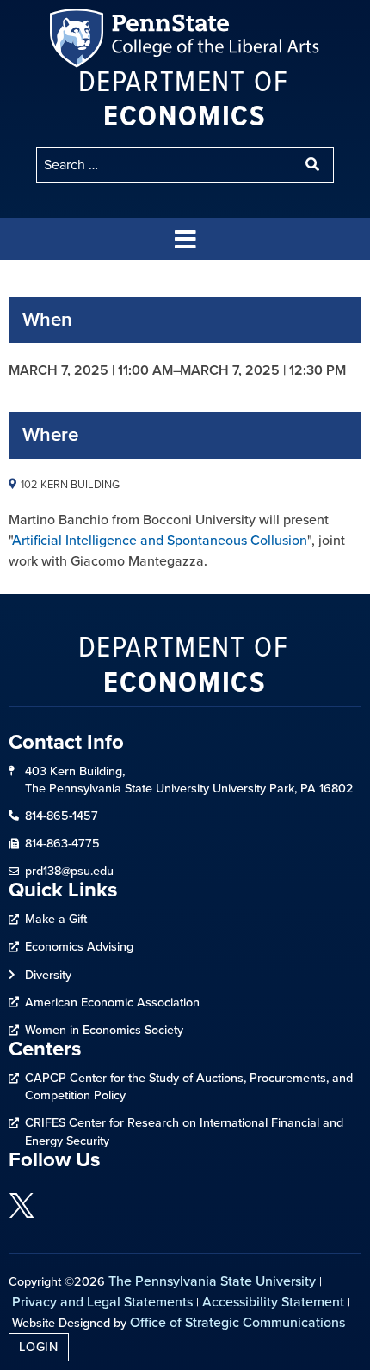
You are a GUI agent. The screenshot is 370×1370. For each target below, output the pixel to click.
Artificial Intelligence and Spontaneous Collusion (159, 540)
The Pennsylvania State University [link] (212, 1281)
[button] (185, 239)
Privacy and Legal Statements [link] (102, 1302)
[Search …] (166, 165)
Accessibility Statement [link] (273, 1302)
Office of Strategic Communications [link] (237, 1322)
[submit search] (314, 165)
